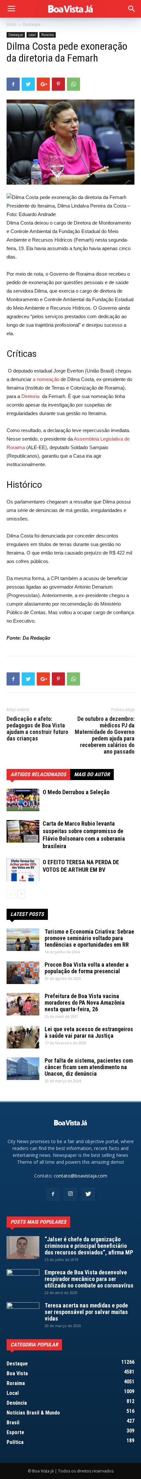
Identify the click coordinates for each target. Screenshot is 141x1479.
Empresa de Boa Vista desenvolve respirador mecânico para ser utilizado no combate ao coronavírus (89, 1279)
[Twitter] (88, 1194)
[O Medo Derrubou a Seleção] (23, 800)
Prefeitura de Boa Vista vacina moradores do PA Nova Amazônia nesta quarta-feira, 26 (85, 1003)
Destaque (32, 24)
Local (32, 34)
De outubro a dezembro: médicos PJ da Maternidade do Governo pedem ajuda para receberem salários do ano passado (104, 735)
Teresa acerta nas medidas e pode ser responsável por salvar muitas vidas (86, 1312)
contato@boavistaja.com (80, 1176)
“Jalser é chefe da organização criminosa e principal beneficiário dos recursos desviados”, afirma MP (89, 1246)
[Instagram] (70, 1194)
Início (11, 24)
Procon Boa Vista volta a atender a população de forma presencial (87, 968)
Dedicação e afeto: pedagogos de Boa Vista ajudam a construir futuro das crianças (37, 729)
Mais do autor (92, 774)
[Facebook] (52, 1194)
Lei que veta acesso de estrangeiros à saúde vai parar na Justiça (89, 1032)
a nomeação (46, 379)
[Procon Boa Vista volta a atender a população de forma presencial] (23, 972)
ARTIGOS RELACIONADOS (38, 774)
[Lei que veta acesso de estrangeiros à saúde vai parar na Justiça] (23, 1037)
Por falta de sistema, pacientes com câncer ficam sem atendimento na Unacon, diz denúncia (89, 1067)
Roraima (47, 34)
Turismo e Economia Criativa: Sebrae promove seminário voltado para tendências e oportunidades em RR (89, 938)
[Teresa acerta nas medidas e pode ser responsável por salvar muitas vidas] (23, 1313)
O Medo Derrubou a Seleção (76, 792)
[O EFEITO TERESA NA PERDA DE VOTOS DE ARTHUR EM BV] (23, 870)
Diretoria (30, 396)
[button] (132, 9)
